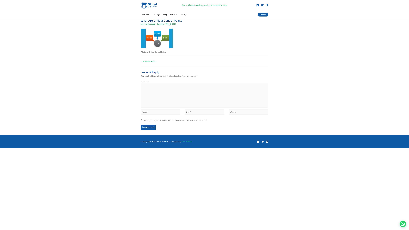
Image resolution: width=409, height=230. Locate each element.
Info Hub (173, 15)
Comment (145, 81)
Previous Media (148, 61)
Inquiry (183, 15)
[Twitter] (262, 5)
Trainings (156, 15)
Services (145, 15)
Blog (165, 15)
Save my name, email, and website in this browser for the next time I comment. (175, 120)
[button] (263, 15)
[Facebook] (257, 5)
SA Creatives (187, 141)
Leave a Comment (148, 24)
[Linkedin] (267, 5)
